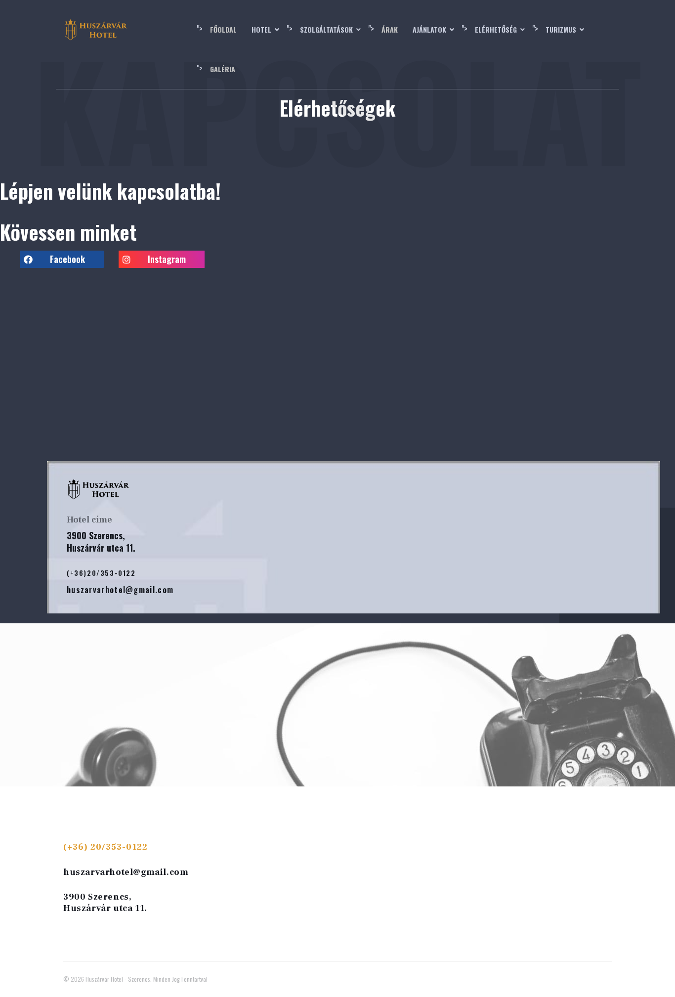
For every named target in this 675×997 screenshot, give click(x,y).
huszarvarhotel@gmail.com (125, 872)
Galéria (222, 69)
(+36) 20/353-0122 (105, 847)
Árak (389, 29)
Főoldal (223, 29)
